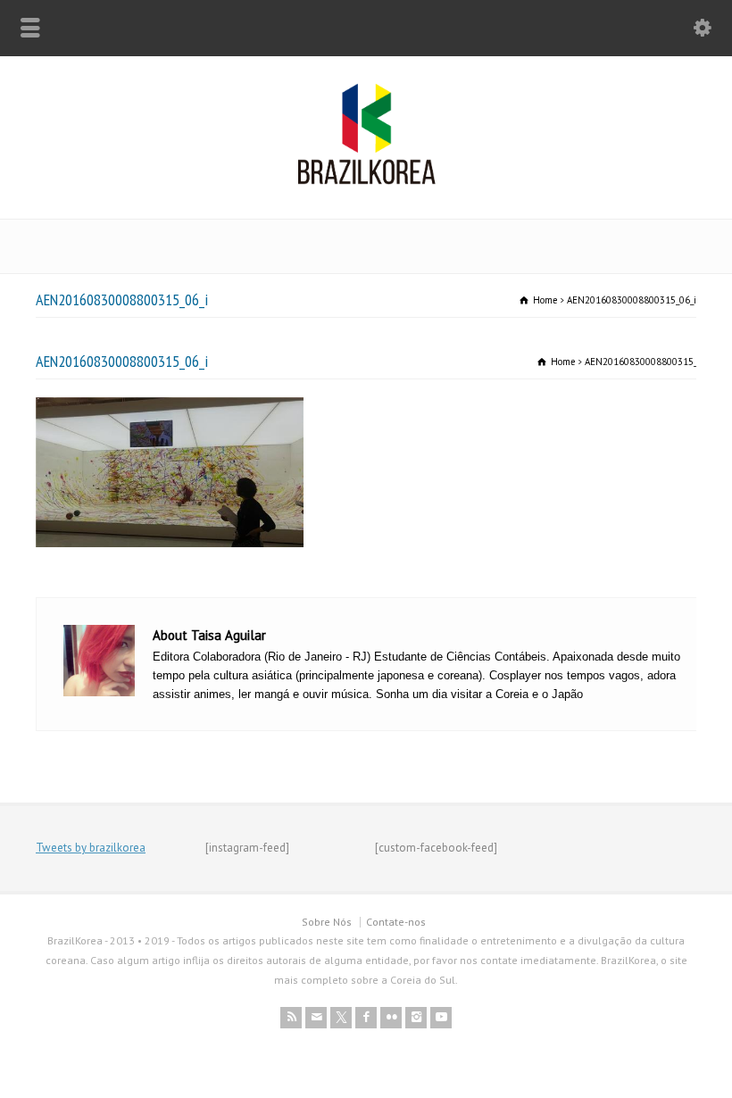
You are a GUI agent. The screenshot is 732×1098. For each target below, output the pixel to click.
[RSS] (291, 1017)
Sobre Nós (327, 921)
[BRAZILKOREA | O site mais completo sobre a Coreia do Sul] (366, 180)
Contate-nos (396, 921)
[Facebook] (366, 1017)
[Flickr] (391, 1017)
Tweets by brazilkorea (91, 847)
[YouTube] (441, 1017)
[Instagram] (416, 1017)
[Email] (316, 1017)
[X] (341, 1017)
